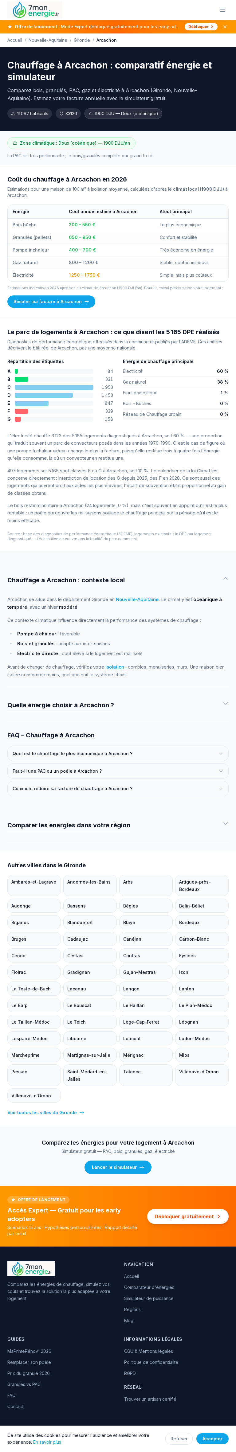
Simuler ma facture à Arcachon (48, 301)
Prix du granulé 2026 (28, 1373)
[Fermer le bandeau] (225, 26)
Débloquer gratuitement (184, 1216)
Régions (132, 1309)
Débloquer (198, 26)
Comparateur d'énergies (149, 1287)
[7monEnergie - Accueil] (34, 9)
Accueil (14, 40)
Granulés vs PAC (24, 1384)
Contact (15, 1406)
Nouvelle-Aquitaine (48, 40)
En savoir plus (47, 1442)
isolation (114, 667)
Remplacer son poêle (29, 1362)
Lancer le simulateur (114, 1167)
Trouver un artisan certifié (150, 1399)
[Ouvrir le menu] (222, 10)
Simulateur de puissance (149, 1298)
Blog (128, 1320)
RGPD (130, 1373)
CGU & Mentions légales (148, 1351)
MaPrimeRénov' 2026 (29, 1351)
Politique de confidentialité (151, 1362)
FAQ (11, 1395)
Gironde (82, 40)
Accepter (212, 1438)
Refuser (179, 1438)
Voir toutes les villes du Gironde (42, 1112)
